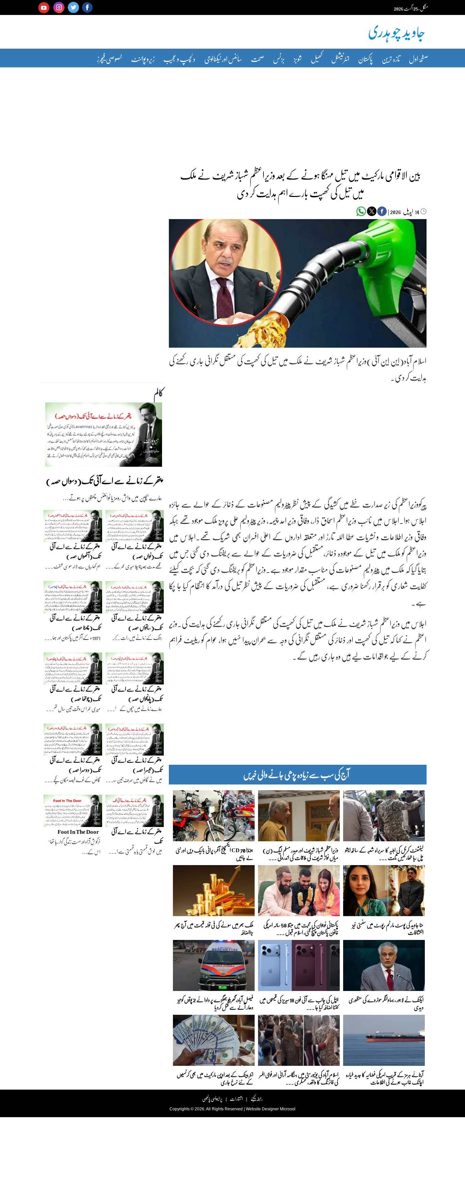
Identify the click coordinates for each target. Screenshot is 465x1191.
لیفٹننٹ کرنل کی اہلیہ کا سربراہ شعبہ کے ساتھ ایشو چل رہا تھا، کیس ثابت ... (384, 853)
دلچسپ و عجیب (179, 58)
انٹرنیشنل (340, 58)
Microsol (287, 1109)
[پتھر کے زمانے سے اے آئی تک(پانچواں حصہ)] (135, 670)
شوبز (298, 58)
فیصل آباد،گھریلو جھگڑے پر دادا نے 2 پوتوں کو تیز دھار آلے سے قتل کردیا (215, 1003)
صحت (257, 58)
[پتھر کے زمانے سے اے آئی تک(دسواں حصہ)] (103, 436)
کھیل (316, 58)
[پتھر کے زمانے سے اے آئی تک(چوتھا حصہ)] (73, 670)
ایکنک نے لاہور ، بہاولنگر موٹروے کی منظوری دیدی (386, 1003)
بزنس (279, 58)
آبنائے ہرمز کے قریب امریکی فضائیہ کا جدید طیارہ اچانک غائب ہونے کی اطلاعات (384, 1078)
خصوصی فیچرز (109, 58)
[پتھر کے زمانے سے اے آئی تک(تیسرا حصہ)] (135, 741)
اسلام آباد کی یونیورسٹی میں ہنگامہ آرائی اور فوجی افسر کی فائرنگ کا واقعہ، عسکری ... (298, 1078)
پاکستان (365, 58)
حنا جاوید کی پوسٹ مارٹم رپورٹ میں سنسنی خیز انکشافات (387, 928)
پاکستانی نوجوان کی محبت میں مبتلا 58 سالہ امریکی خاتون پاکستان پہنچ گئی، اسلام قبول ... (300, 928)
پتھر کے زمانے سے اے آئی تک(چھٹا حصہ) (75, 622)
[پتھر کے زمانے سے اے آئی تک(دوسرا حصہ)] (73, 741)
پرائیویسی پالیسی (212, 1098)
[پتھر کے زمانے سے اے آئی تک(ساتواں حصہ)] (135, 599)
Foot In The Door (78, 832)
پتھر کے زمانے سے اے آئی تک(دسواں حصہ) (104, 480)
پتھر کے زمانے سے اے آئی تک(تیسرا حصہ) (136, 765)
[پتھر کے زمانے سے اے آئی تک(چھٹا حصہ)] (73, 599)
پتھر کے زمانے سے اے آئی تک (136, 836)
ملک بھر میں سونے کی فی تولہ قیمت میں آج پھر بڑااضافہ (214, 928)
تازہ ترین (391, 58)
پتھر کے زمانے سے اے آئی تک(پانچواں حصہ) (136, 694)
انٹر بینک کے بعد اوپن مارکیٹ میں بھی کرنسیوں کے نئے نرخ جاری (215, 1078)
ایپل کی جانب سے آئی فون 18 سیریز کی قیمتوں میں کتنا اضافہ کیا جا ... (298, 1003)
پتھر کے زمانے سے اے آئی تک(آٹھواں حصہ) (75, 551)
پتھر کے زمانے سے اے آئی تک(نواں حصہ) (136, 551)
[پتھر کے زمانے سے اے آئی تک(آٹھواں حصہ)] (73, 528)
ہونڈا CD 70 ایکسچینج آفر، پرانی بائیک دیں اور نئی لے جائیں (214, 853)
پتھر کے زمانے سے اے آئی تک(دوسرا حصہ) (75, 765)
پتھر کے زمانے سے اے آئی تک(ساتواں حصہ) (136, 622)
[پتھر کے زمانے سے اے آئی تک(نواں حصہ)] (135, 528)
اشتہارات (236, 1098)
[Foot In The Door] (73, 813)
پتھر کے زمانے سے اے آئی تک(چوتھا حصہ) (75, 694)
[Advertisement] (232, 113)
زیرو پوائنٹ (143, 58)
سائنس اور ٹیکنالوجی (223, 58)
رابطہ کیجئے (256, 1098)
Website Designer (262, 1109)
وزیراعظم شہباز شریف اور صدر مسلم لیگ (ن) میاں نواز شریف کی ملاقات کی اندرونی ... (300, 853)
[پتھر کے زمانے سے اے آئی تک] (135, 813)
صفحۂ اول (418, 58)
